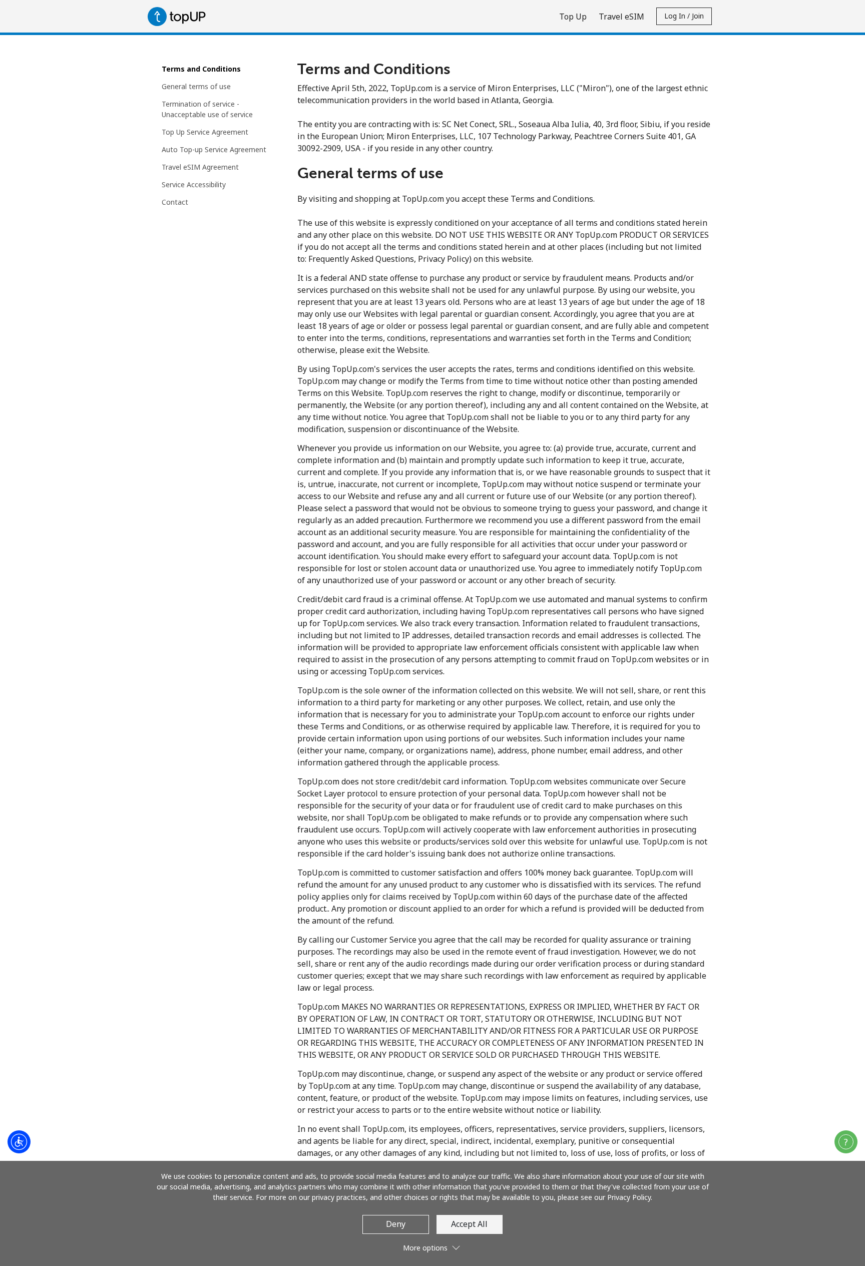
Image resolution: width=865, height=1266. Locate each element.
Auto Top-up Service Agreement (214, 149)
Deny (395, 1223)
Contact (175, 202)
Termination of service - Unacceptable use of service (207, 109)
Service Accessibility (194, 184)
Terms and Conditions (201, 69)
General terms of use (196, 86)
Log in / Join (684, 16)
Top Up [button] (573, 16)
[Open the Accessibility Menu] (19, 1141)
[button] (845, 1141)
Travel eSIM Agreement (200, 167)
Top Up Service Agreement (205, 132)
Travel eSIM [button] (621, 16)
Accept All (469, 1223)
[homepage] (179, 16)
